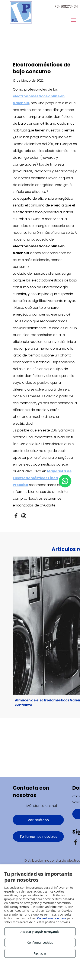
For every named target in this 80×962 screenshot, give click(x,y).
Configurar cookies (40, 942)
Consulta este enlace (51, 918)
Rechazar (40, 953)
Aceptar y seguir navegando (40, 932)
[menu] (73, 20)
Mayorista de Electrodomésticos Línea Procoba (42, 478)
